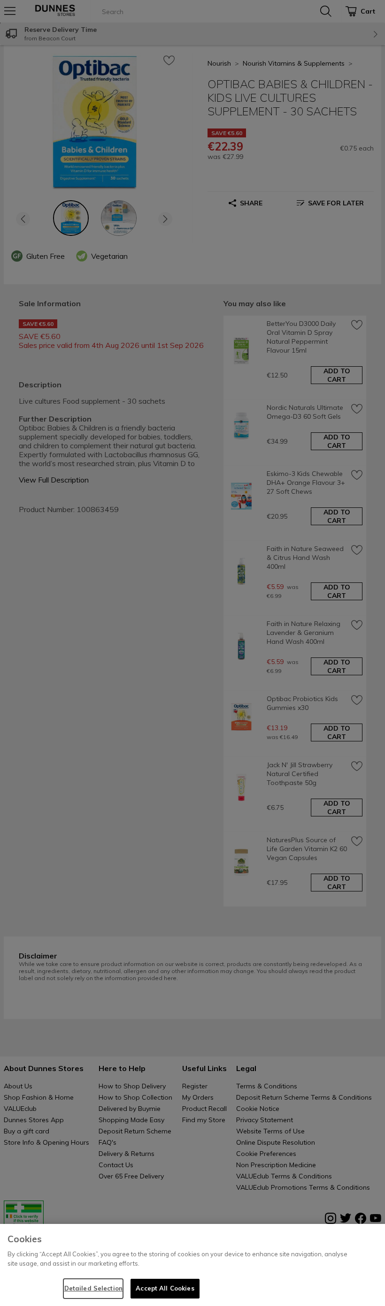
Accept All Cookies (165, 1288)
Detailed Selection (93, 1288)
